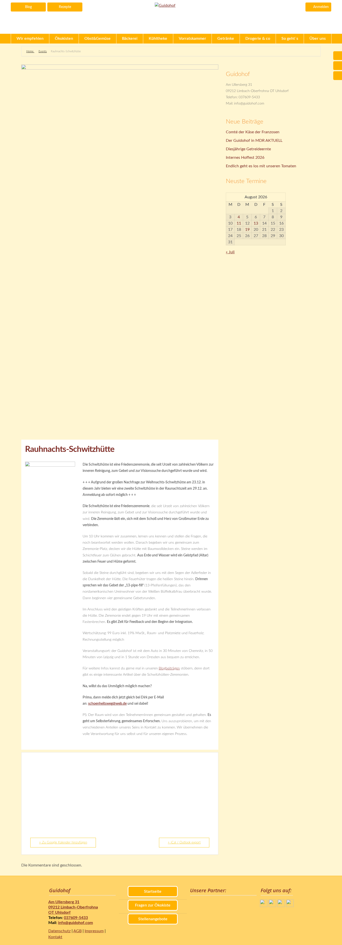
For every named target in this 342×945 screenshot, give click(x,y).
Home (30, 51)
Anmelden (321, 7)
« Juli (230, 252)
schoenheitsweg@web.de (107, 703)
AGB (77, 931)
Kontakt (55, 937)
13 (256, 223)
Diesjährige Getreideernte (248, 149)
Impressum (94, 931)
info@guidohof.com (75, 923)
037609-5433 (76, 918)
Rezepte (65, 7)
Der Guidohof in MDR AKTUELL (254, 141)
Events (43, 51)
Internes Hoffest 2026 (245, 158)
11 (239, 223)
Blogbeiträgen (169, 668)
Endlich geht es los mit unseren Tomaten (261, 166)
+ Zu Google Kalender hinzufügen (63, 842)
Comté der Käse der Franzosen (252, 132)
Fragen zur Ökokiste (152, 905)
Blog (28, 7)
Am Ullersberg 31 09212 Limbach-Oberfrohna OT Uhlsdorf (73, 907)
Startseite (152, 891)
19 (247, 230)
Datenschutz (59, 931)
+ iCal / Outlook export (184, 842)
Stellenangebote (152, 919)
